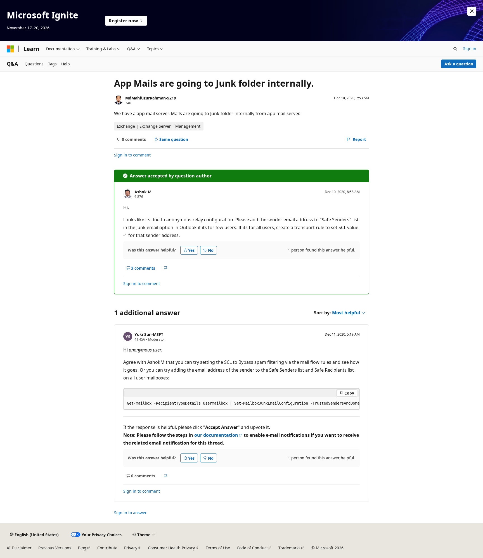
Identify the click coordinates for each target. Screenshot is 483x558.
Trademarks (289, 547)
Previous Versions (54, 547)
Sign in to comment (132, 155)
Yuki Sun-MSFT (148, 334)
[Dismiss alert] (471, 11)
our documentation (216, 435)
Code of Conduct (252, 547)
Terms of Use (218, 547)
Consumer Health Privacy (171, 547)
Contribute (107, 547)
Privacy (130, 547)
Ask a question (458, 64)
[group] (241, 403)
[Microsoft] (10, 49)
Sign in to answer (130, 512)
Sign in (469, 48)
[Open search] (455, 49)
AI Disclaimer (19, 547)
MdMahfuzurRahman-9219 (150, 98)
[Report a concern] (166, 267)
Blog (82, 547)
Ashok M (142, 191)
